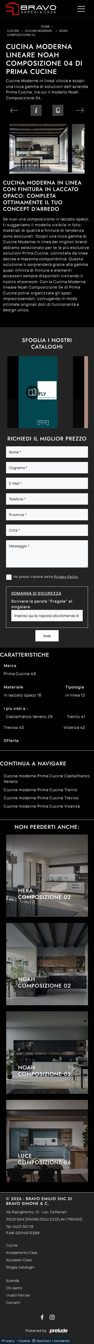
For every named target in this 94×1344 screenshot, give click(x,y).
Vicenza (74, 727)
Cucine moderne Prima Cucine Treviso (41, 797)
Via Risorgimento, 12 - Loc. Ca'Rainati (36, 1211)
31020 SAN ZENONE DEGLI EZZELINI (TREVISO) (44, 1219)
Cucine (13, 31)
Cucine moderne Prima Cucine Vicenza (42, 806)
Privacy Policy (66, 576)
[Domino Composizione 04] (14, 110)
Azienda (12, 1280)
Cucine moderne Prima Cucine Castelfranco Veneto (47, 778)
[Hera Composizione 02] (47, 876)
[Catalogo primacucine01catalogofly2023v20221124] (32, 392)
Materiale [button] (13, 687)
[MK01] (80, 110)
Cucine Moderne (38, 31)
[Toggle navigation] (81, 8)
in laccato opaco (22, 695)
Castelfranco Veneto (29, 716)
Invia (47, 635)
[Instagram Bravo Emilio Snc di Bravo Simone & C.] (52, 1316)
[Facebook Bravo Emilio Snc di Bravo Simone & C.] (43, 1316)
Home (45, 26)
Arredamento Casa (21, 1252)
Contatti (13, 1302)
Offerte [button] (11, 740)
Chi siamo (14, 1287)
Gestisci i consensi (53, 1340)
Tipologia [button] (74, 687)
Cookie (24, 1340)
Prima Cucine (20, 673)
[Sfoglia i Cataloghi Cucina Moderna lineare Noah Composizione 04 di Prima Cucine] (57, 110)
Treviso (14, 727)
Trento (76, 716)
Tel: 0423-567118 (19, 1226)
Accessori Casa (19, 1259)
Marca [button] (10, 665)
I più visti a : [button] (16, 708)
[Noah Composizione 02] (47, 964)
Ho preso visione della (46, 576)
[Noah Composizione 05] (47, 1052)
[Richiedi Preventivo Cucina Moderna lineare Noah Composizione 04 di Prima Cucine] (36, 110)
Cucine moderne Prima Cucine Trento (40, 789)
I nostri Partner (18, 1295)
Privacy (8, 1340)
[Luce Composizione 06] (47, 1141)
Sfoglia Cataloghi (20, 1267)
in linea (75, 695)
